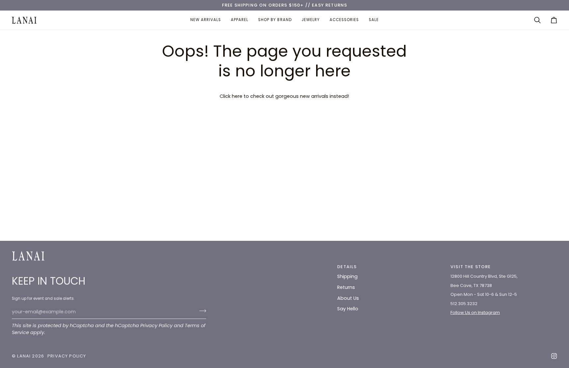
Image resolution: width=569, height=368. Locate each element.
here (237, 96)
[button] (239, 20)
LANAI (24, 356)
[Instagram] (554, 356)
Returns (346, 287)
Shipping (347, 276)
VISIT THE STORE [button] (470, 267)
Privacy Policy (156, 325)
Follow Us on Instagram (475, 312)
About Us (348, 298)
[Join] (200, 311)
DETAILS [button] (347, 267)
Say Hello (347, 308)
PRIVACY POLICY (66, 356)
